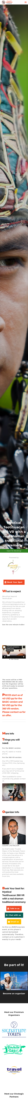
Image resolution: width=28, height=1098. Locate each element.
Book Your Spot (14, 582)
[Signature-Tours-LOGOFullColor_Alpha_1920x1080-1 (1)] (14, 1038)
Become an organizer (14, 993)
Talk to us (14, 908)
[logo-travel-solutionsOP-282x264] (14, 1079)
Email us (15, 922)
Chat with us (15, 915)
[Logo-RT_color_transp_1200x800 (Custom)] (14, 1057)
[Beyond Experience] (7, 2)
